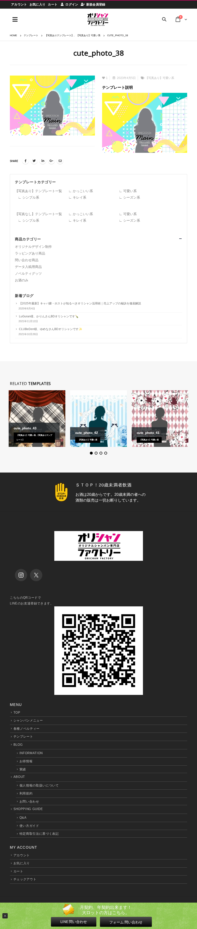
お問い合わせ (29, 801)
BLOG (18, 744)
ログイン (71, 4)
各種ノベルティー (26, 728)
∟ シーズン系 (129, 197)
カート (52, 4)
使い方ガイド (29, 826)
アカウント (19, 4)
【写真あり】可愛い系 (159, 77)
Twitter (34, 160)
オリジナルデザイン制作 (33, 247)
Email (60, 160)
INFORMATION (31, 753)
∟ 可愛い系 (128, 191)
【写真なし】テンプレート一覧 (38, 214)
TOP (16, 712)
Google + (51, 160)
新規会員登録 (95, 4)
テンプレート (23, 736)
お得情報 (26, 761)
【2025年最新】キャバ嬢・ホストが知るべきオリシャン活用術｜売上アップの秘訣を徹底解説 (80, 303)
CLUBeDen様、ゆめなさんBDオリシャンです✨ (50, 329)
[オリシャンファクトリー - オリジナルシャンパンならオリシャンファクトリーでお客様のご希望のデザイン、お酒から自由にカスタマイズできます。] (97, 19)
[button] (91, 453)
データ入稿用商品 (28, 267)
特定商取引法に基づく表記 (39, 833)
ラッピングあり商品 (30, 253)
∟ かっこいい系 (80, 191)
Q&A (23, 817)
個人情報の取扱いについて (39, 785)
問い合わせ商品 (26, 260)
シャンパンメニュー (28, 720)
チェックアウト (25, 879)
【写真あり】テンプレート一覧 (38, 191)
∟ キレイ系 (77, 197)
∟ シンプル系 (28, 197)
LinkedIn (42, 160)
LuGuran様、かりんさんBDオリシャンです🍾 (49, 316)
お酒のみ (21, 280)
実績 (22, 769)
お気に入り (38, 4)
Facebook (25, 160)
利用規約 (26, 793)
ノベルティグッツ (28, 273)
